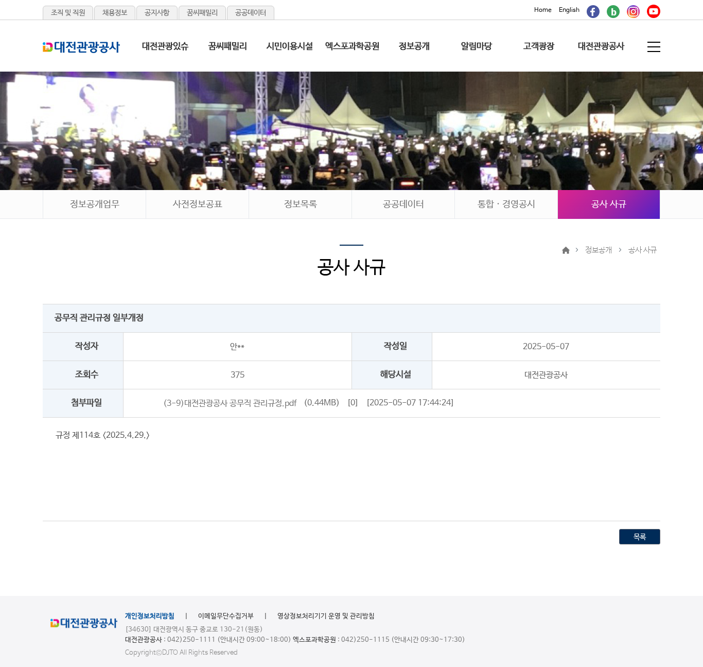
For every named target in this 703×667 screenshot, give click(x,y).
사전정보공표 (197, 204)
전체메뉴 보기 (655, 47)
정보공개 (414, 47)
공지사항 (157, 13)
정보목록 (300, 204)
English (569, 10)
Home (543, 10)
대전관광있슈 (165, 47)
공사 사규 (608, 204)
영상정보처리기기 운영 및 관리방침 (326, 616)
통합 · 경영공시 (506, 204)
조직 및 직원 (68, 13)
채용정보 (114, 13)
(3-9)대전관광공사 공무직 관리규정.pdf (229, 403)
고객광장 (538, 47)
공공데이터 (250, 13)
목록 (640, 537)
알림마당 (476, 47)
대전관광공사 (601, 47)
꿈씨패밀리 (202, 13)
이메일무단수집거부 (226, 616)
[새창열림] (593, 10)
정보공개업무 (94, 204)
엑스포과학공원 (352, 47)
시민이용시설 (290, 47)
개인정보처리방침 (149, 616)
